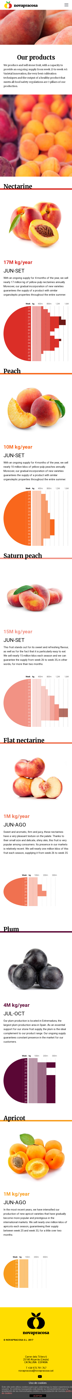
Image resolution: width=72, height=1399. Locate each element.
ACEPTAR (37, 1396)
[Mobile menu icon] (66, 5)
